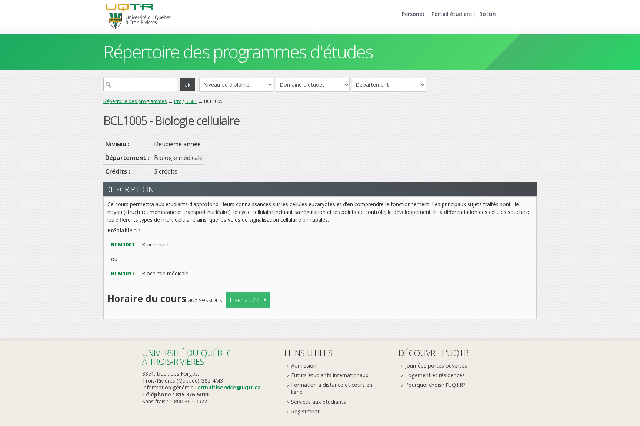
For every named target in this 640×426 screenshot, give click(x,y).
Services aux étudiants (318, 401)
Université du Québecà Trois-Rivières (187, 357)
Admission (303, 365)
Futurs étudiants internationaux (330, 375)
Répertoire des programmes (135, 101)
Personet (413, 13)
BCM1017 (122, 273)
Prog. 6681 (185, 101)
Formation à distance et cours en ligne (331, 388)
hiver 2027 (244, 299)
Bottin (487, 13)
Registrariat (305, 411)
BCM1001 (122, 244)
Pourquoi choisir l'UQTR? (435, 384)
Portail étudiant (452, 13)
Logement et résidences (435, 375)
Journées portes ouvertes (436, 365)
